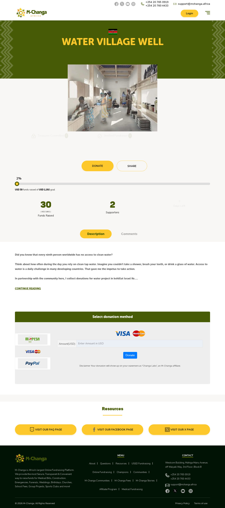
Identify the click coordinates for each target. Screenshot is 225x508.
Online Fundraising (102, 472)
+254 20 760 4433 (157, 5)
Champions (122, 472)
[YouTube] (128, 4)
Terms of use (200, 503)
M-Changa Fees (123, 480)
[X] (122, 4)
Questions (105, 463)
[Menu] (207, 12)
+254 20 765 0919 (157, 2)
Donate (130, 355)
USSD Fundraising (141, 463)
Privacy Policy (182, 503)
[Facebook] (116, 4)
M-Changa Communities (97, 480)
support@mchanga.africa (194, 4)
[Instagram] (133, 4)
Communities (140, 472)
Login (189, 13)
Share (131, 166)
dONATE (97, 166)
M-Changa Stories (145, 480)
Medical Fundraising (132, 489)
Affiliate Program (108, 489)
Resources (121, 463)
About (92, 463)
